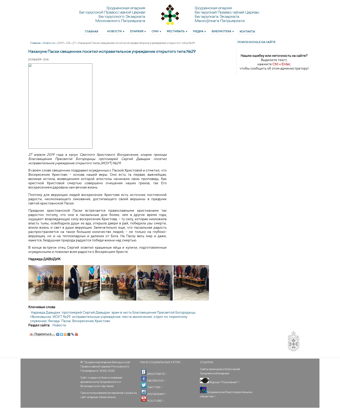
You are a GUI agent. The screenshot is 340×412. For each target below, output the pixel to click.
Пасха (66, 321)
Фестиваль (176, 31)
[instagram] (144, 392)
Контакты (247, 31)
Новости (114, 31)
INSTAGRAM (156, 394)
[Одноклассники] (65, 334)
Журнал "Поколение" (224, 382)
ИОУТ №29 (61, 317)
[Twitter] (61, 334)
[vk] (144, 372)
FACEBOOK (156, 380)
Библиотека (221, 31)
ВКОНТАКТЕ (157, 374)
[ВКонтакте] (58, 334)
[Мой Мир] (69, 334)
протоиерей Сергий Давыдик (86, 312)
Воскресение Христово (91, 321)
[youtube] (144, 399)
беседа (54, 321)
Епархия (136, 31)
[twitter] (144, 385)
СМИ (155, 31)
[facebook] (144, 379)
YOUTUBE (155, 400)
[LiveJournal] (73, 334)
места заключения (137, 317)
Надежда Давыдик (45, 312)
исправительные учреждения (96, 317)
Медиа (198, 31)
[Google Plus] (76, 334)
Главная (91, 31)
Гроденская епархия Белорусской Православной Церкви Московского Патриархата (105, 366)
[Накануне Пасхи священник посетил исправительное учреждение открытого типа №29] (46, 283)
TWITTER (154, 387)
